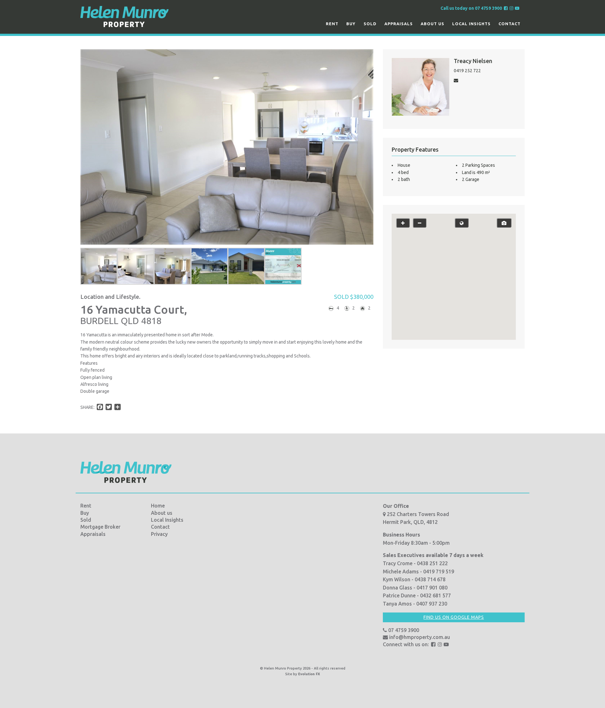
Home (158, 505)
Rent (332, 23)
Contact (509, 23)
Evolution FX (309, 674)
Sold (370, 23)
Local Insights (471, 23)
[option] (98, 266)
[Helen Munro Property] (124, 16)
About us (432, 23)
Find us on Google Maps (454, 617)
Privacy (159, 534)
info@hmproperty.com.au (419, 637)
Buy (350, 23)
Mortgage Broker (100, 527)
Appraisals (398, 23)
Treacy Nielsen (473, 61)
